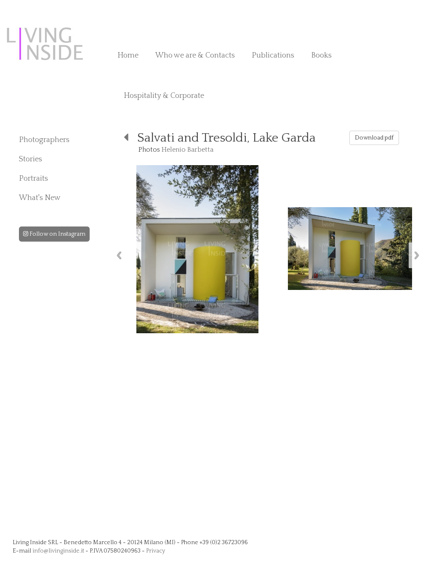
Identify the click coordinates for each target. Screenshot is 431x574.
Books (321, 55)
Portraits (33, 178)
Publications (273, 55)
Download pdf (374, 137)
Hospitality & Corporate (164, 96)
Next (417, 255)
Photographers (44, 140)
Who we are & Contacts (195, 55)
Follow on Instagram (56, 234)
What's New (40, 198)
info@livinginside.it (58, 551)
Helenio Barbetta (187, 149)
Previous (119, 255)
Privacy (155, 551)
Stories (30, 159)
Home (127, 55)
